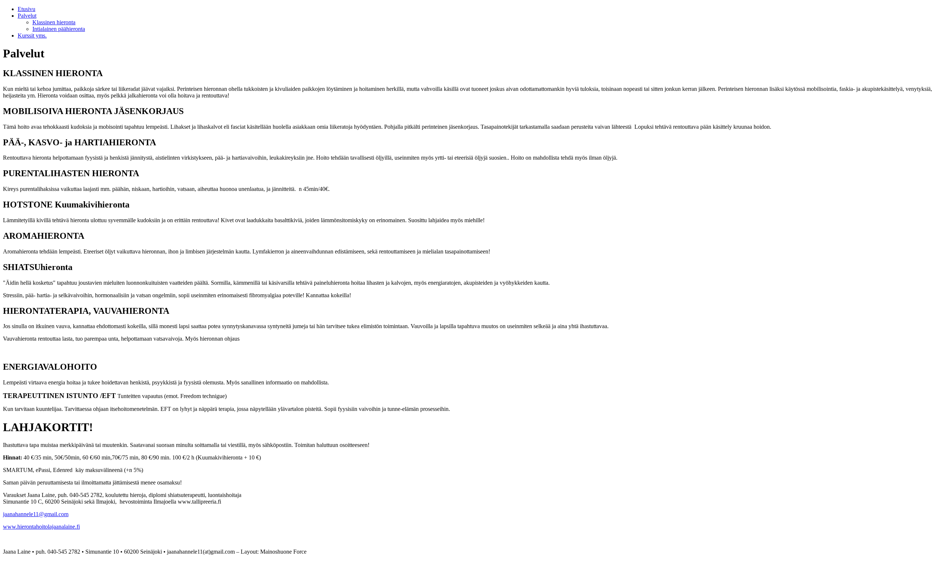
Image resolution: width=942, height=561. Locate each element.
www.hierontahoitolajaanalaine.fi (41, 526)
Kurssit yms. (32, 35)
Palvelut (27, 16)
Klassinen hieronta (53, 22)
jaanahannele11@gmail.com (35, 514)
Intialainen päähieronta (58, 29)
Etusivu (26, 9)
